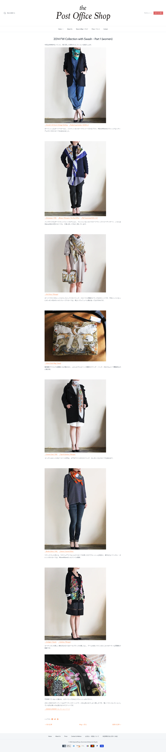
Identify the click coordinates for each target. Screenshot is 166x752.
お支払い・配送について (92, 736)
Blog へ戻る (83, 724)
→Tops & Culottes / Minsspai (67, 454)
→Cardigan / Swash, (51, 642)
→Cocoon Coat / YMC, (51, 454)
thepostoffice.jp (76, 742)
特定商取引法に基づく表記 (110, 736)
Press (65, 736)
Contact (105, 29)
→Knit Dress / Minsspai (51, 294)
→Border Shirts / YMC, (51, 551)
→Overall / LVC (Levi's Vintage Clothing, (56, 125)
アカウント (147, 13)
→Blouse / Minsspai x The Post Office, (69, 218)
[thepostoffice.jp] (83, 13)
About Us (69, 29)
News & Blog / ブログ (82, 29)
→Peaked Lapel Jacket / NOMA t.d (79, 125)
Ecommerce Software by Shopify (89, 742)
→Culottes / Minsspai (64, 642)
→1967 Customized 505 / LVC (89, 218)
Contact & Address (76, 736)
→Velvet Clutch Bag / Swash (53, 363)
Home (60, 29)
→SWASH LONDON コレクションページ (57, 709)
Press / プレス (96, 29)
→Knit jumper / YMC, (51, 218)
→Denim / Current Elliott (66, 551)
